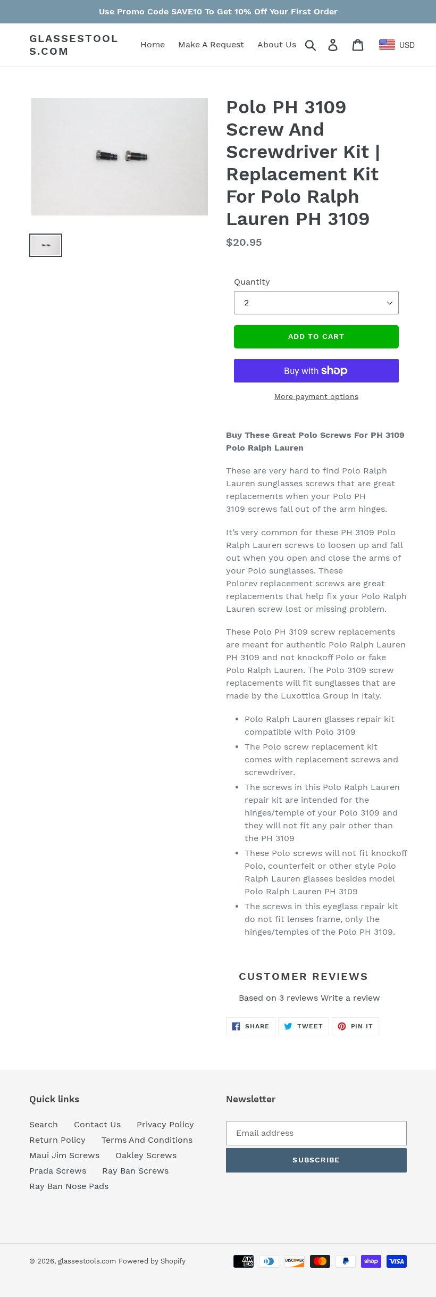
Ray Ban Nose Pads (68, 1186)
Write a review (350, 998)
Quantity (252, 282)
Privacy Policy (165, 1124)
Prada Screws (57, 1171)
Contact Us (97, 1124)
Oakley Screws (146, 1155)
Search (43, 1124)
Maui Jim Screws (64, 1155)
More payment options (316, 396)
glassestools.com (74, 44)
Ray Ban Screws (135, 1171)
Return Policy (57, 1140)
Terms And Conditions (147, 1140)
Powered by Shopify (152, 1261)
